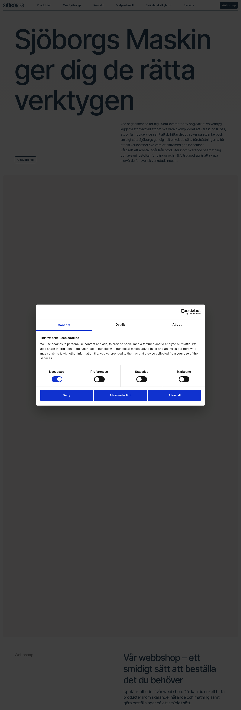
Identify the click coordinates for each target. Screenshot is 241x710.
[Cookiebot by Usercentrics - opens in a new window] (184, 312)
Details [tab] (121, 324)
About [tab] (177, 324)
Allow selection (121, 395)
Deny (66, 395)
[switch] (99, 379)
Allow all (175, 395)
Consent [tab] (64, 325)
